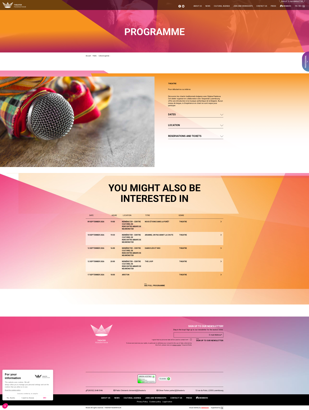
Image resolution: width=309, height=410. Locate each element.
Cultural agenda (222, 6)
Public (95, 56)
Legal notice (167, 402)
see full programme (154, 285)
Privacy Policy (142, 402)
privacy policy (176, 345)
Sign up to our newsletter (209, 340)
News (207, 6)
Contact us (261, 6)
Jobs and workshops (243, 6)
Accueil (88, 56)
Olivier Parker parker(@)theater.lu (171, 390)
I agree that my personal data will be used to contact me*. (170, 340)
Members (287, 6)
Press (273, 6)
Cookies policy (155, 402)
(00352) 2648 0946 (95, 390)
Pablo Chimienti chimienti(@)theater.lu (130, 390)
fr (296, 6)
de (300, 6)
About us (197, 6)
